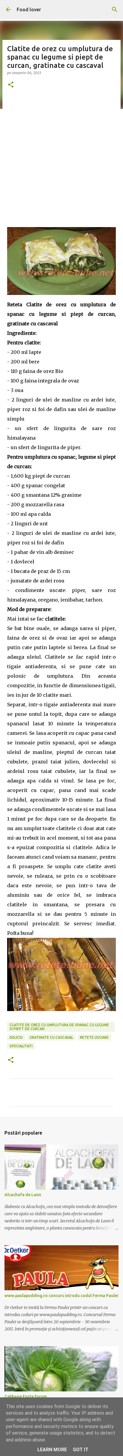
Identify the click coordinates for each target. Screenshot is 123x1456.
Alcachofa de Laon (22, 1194)
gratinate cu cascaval (51, 1037)
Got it (80, 1449)
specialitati (21, 1046)
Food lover (29, 9)
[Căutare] (114, 9)
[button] (10, 85)
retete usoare (94, 1037)
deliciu (16, 1037)
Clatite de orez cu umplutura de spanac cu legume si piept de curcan (59, 1027)
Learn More (52, 1449)
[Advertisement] (61, 160)
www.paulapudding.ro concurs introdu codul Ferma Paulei (61, 1295)
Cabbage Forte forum (25, 1396)
